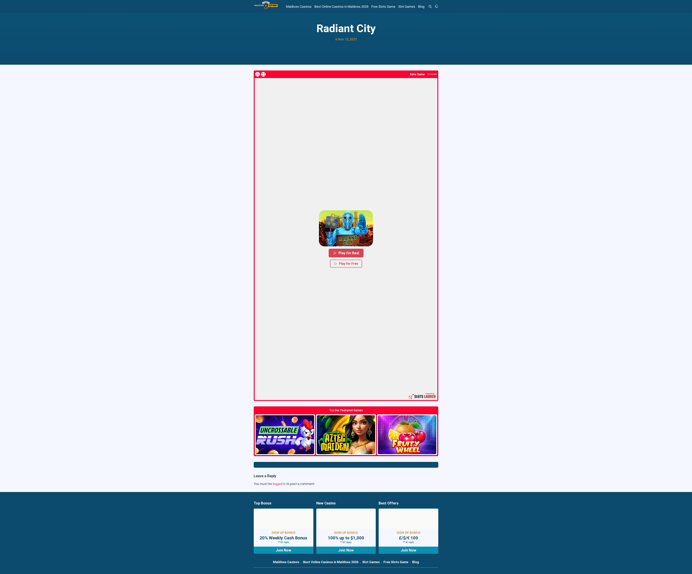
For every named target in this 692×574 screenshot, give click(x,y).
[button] (346, 228)
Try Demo (285, 434)
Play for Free (348, 263)
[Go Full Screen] (263, 74)
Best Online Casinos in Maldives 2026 (341, 6)
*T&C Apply (283, 542)
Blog (421, 6)
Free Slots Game (383, 6)
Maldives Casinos (299, 6)
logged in (279, 484)
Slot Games (406, 6)
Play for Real (349, 253)
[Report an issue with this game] (257, 74)
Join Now (283, 550)
